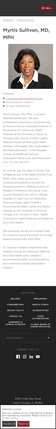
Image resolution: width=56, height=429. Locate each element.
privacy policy (10, 417)
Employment (40, 299)
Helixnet (15, 299)
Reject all (23, 423)
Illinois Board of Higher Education (40, 325)
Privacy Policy (15, 310)
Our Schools (14, 338)
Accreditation (41, 310)
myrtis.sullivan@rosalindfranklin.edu (24, 98)
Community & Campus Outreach (15, 323)
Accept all (9, 423)
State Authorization (40, 317)
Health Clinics (40, 304)
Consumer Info (15, 304)
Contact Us (15, 316)
